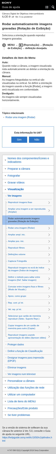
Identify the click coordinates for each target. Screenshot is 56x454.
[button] (53, 7)
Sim (19, 139)
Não (36, 139)
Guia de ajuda (11, 7)
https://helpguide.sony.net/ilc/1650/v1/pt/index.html (27, 439)
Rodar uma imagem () (20, 117)
